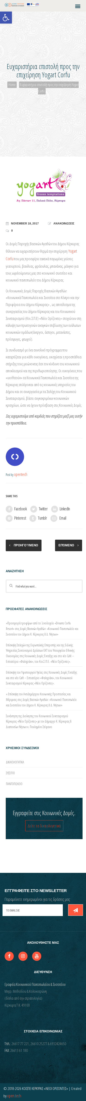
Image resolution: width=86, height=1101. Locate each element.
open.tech (14, 1096)
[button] (6, 18)
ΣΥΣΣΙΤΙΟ (10, 773)
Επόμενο (66, 545)
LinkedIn (65, 508)
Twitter (43, 508)
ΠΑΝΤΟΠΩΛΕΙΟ (14, 784)
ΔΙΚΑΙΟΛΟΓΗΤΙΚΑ (15, 762)
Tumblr (42, 518)
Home (12, 84)
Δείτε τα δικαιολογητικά (44, 826)
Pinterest (20, 518)
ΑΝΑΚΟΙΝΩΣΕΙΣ (63, 223)
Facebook (20, 508)
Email (62, 518)
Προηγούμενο (26, 545)
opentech (20, 474)
